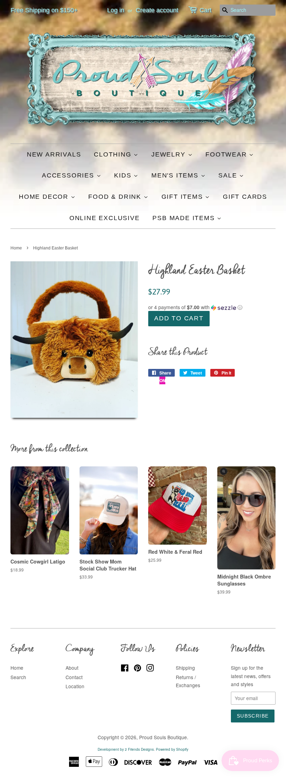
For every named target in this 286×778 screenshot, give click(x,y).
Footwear (227, 154)
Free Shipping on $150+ (44, 10)
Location (75, 686)
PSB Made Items (184, 218)
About (72, 667)
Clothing (114, 154)
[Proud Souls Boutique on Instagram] (150, 669)
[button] (212, 307)
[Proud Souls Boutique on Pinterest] (137, 669)
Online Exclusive (104, 218)
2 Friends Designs (139, 749)
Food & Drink (115, 196)
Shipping (185, 667)
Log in (115, 10)
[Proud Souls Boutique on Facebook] (125, 669)
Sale (228, 175)
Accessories (69, 175)
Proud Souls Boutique (163, 737)
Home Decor (45, 196)
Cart (205, 10)
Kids (124, 175)
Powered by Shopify (172, 749)
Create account (157, 10)
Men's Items (176, 175)
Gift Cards (245, 196)
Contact (74, 677)
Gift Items (183, 196)
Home (16, 248)
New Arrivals (54, 154)
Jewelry (169, 154)
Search (18, 677)
